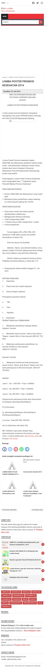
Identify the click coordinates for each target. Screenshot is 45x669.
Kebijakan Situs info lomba (19, 577)
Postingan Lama (37, 510)
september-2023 (30, 603)
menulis (36, 592)
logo (32, 599)
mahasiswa (18, 595)
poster (16, 599)
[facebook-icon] (33, 3)
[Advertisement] (22, 49)
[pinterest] (16, 449)
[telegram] (27, 449)
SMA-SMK (16, 592)
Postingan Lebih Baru (9, 510)
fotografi (30, 595)
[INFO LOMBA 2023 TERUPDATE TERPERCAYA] (9, 9)
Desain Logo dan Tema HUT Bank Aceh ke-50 (25, 560)
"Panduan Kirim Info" (22, 645)
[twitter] (10, 449)
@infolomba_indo (31, 436)
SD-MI (5, 603)
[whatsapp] (21, 449)
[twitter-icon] (38, 3)
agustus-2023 (16, 603)
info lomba (13, 439)
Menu (4, 16)
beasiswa (6, 606)
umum (5, 592)
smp (25, 599)
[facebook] (4, 449)
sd (40, 603)
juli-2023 (6, 599)
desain (26, 592)
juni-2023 (6, 595)
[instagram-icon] (42, 3)
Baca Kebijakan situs (32, 631)
